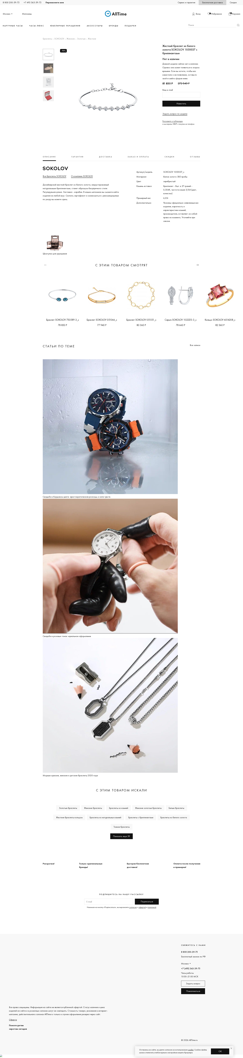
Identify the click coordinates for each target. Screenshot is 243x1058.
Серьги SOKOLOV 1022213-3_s (180, 319)
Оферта (13, 1019)
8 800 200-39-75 (11, 2)
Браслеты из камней (118, 808)
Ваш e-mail (167, 89)
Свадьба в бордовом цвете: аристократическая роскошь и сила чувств (76, 496)
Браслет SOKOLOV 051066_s (102, 319)
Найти (238, 25)
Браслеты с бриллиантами (140, 817)
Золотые (81, 39)
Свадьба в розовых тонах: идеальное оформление (67, 636)
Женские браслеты (93, 808)
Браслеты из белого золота (173, 817)
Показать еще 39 (121, 836)
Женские (71, 39)
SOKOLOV (59, 39)
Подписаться (147, 901)
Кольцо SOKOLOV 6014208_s (220, 319)
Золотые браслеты (68, 808)
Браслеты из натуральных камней (105, 817)
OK (220, 1051)
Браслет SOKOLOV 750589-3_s (62, 319)
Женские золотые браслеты (148, 808)
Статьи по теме (59, 346)
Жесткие (92, 39)
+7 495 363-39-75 (32, 2)
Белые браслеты (176, 808)
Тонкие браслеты (121, 826)
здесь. (65, 199)
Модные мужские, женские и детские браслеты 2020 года (70, 775)
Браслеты (47, 39)
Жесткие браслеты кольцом (69, 817)
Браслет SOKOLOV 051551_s (141, 319)
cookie (191, 1049)
